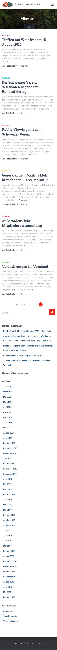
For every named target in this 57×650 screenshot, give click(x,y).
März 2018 (7, 510)
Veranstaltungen (10, 621)
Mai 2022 (7, 428)
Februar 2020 (9, 464)
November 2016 (10, 566)
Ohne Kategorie (10, 616)
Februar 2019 (9, 494)
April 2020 (7, 459)
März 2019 (7, 489)
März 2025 (7, 402)
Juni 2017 (7, 536)
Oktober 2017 (9, 520)
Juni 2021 (7, 438)
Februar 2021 (9, 443)
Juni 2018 (7, 500)
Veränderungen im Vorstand (25, 266)
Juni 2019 (7, 479)
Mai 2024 (7, 412)
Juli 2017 (7, 530)
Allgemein (6, 35)
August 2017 (8, 525)
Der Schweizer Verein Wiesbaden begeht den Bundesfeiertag (20, 87)
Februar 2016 (9, 597)
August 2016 (8, 582)
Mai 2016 (7, 592)
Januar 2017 (8, 556)
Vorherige (21, 304)
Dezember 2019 (10, 469)
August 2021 (8, 433)
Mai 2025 (7, 397)
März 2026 (7, 392)
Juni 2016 (7, 587)
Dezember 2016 (10, 561)
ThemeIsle (38, 644)
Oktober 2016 (9, 572)
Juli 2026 (7, 387)
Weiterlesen (49, 109)
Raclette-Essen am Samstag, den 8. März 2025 (23, 355)
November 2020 (10, 453)
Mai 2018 (7, 505)
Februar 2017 (9, 551)
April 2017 (7, 541)
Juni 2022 (7, 423)
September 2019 (10, 474)
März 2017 (7, 546)
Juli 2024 (7, 407)
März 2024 (7, 417)
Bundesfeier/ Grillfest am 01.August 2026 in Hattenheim (27, 331)
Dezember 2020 (10, 448)
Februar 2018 (9, 515)
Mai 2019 (7, 484)
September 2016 (10, 577)
